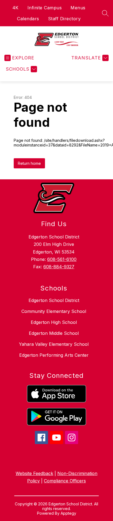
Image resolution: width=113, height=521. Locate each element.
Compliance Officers (65, 480)
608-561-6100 (62, 259)
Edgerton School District (54, 300)
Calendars (28, 18)
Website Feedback (34, 473)
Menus (78, 7)
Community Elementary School (53, 311)
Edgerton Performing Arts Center (54, 355)
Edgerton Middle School (54, 333)
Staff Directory (64, 18)
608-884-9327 (58, 266)
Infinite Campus (44, 7)
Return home (29, 163)
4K (15, 7)
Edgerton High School (54, 322)
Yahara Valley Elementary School (54, 344)
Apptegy (68, 513)
